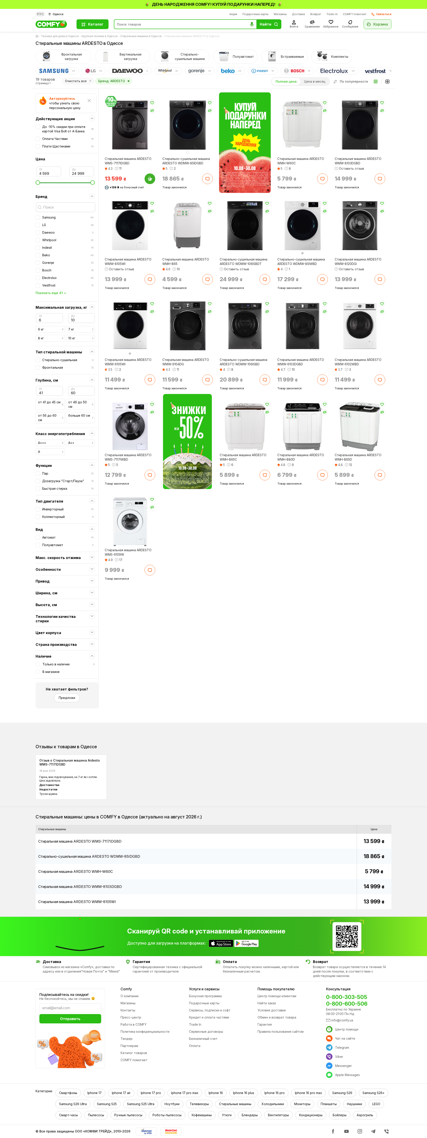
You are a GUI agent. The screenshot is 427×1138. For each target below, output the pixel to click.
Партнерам (129, 1046)
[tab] (63, 57)
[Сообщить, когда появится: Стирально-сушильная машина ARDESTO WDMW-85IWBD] (322, 279)
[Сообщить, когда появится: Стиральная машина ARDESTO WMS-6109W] (150, 570)
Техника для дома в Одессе (60, 36)
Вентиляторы (278, 1115)
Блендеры (250, 1115)
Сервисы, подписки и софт (209, 1010)
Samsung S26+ (374, 1093)
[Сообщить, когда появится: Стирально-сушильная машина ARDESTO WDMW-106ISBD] (265, 379)
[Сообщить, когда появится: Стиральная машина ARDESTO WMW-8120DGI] (380, 279)
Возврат (315, 14)
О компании (130, 996)
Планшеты (329, 1104)
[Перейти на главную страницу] (38, 36)
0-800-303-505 (346, 997)
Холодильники (273, 1104)
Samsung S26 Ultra (73, 1104)
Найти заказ (267, 1003)
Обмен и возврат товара (277, 1017)
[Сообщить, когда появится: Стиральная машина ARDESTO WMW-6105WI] (150, 379)
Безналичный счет (203, 1039)
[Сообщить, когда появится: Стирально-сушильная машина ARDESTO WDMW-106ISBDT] (265, 279)
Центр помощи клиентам (277, 996)
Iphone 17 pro (151, 1093)
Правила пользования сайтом (281, 1031)
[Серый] (302, 253)
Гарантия (265, 1024)
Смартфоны (68, 1093)
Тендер (127, 1039)
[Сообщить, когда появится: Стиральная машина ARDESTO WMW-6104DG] (207, 379)
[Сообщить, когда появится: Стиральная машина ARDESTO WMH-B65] (207, 279)
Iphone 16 (216, 1093)
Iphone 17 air (121, 1093)
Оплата (194, 1046)
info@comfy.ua (342, 1020)
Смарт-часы (68, 1115)
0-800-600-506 (346, 1004)
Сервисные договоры (206, 1031)
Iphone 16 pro (274, 1093)
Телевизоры (199, 1104)
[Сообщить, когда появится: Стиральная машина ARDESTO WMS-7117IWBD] (150, 475)
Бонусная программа (205, 996)
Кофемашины (202, 1115)
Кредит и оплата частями (209, 1017)
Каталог (95, 24)
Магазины (280, 14)
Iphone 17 (94, 1093)
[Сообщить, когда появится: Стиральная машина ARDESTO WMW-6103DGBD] (322, 379)
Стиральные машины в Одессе (141, 36)
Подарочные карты (255, 14)
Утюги (227, 1115)
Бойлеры (339, 1115)
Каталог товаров (134, 1053)
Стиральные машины (235, 1104)
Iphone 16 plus (243, 1093)
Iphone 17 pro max (184, 1093)
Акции (233, 14)
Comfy (126, 989)
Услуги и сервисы (204, 989)
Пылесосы (96, 1115)
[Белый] (187, 152)
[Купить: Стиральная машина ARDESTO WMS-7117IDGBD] (150, 178)
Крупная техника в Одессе (100, 36)
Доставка (298, 14)
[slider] (65, 182)
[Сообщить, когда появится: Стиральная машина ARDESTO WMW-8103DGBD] (380, 178)
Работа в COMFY (134, 1024)
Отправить (70, 1019)
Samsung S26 (342, 1093)
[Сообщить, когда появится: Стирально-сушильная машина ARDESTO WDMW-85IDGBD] (207, 178)
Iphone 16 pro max (308, 1093)
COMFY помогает (354, 14)
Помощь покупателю (276, 989)
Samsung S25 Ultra (140, 1104)
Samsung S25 (107, 1104)
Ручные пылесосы (128, 1115)
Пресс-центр (131, 1017)
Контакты (128, 1010)
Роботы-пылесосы (167, 1115)
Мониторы (302, 1104)
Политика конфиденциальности (145, 1031)
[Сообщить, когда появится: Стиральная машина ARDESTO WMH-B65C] (265, 475)
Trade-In (332, 14)
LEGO (376, 1104)
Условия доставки (272, 1010)
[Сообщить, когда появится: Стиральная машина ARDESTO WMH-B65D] (380, 475)
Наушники (354, 1104)
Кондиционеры (310, 1115)
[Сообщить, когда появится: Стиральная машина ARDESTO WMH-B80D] (322, 475)
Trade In (195, 1024)
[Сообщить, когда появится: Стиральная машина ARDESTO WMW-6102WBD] (380, 379)
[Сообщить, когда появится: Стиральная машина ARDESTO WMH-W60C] (322, 178)
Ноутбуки (172, 1104)
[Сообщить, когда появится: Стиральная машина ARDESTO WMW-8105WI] (150, 279)
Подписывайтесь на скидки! (64, 994)
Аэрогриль (365, 1115)
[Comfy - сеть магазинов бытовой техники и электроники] (53, 24)
